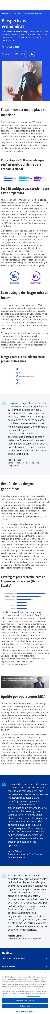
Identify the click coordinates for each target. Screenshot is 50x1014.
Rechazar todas (25, 1006)
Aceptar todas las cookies (25, 1001)
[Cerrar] (45, 972)
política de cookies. (33, 996)
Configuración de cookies (25, 1011)
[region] (25, 992)
